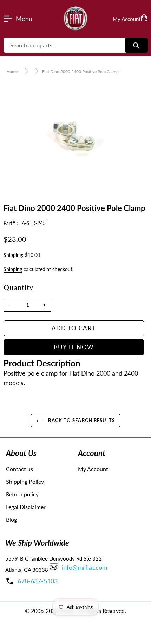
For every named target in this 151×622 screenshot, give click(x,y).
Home (12, 71)
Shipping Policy (25, 481)
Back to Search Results (81, 420)
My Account (93, 468)
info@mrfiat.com (84, 567)
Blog (11, 519)
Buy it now (74, 347)
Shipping (13, 269)
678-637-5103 (38, 581)
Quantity (18, 287)
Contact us (19, 468)
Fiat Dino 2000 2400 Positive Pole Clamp (80, 71)
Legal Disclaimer (26, 506)
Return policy (22, 494)
